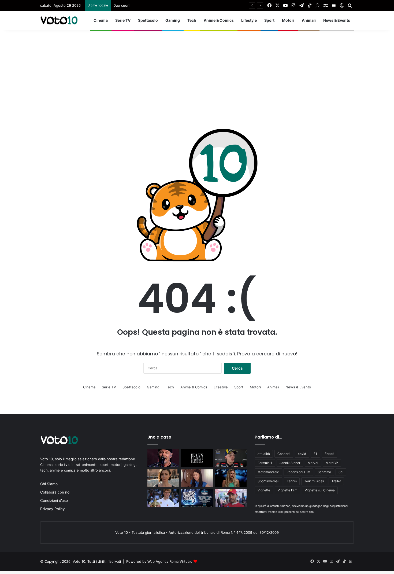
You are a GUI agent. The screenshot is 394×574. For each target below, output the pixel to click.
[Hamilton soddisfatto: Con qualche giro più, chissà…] (231, 498)
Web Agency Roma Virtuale (169, 561)
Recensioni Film (298, 472)
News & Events (336, 20)
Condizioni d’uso (54, 500)
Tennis (292, 481)
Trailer (336, 481)
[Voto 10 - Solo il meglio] (59, 20)
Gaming (172, 20)
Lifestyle (249, 20)
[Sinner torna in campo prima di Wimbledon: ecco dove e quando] (163, 498)
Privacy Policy (52, 509)
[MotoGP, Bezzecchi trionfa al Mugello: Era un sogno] (231, 458)
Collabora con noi (55, 492)
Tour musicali (314, 481)
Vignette (264, 490)
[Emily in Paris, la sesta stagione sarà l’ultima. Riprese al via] (163, 478)
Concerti (283, 454)
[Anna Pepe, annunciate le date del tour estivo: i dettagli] (197, 478)
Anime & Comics (219, 20)
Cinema (101, 20)
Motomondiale (268, 472)
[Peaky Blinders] (197, 458)
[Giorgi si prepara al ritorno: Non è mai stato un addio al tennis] (231, 478)
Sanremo (324, 472)
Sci (341, 472)
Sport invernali (268, 481)
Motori (288, 20)
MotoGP (332, 463)
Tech (191, 20)
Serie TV (123, 20)
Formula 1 (265, 463)
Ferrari (329, 454)
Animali (309, 20)
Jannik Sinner (290, 463)
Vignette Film (287, 490)
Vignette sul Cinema (320, 490)
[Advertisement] (197, 67)
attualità (264, 454)
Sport (269, 20)
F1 (315, 454)
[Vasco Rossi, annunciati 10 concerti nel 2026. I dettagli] (163, 458)
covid (302, 454)
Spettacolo (148, 20)
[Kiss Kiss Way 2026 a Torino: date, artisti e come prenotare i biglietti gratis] (197, 498)
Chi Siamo (49, 484)
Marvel (313, 463)
